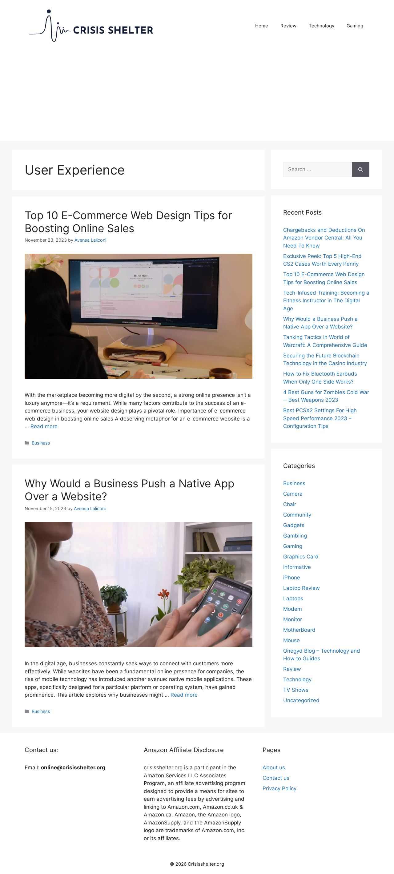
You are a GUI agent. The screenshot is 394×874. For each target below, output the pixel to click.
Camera (293, 494)
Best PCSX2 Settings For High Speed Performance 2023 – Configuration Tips (320, 418)
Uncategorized (301, 700)
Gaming (355, 26)
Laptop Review (301, 588)
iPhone (291, 577)
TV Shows (295, 690)
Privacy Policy (279, 788)
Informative (297, 567)
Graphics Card (301, 557)
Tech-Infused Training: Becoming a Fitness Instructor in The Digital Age (326, 301)
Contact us (276, 778)
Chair (289, 504)
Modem (292, 609)
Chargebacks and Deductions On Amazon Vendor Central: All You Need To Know (324, 238)
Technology (321, 26)
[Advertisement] (197, 97)
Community (297, 515)
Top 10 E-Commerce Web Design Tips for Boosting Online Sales (128, 222)
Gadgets (293, 525)
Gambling (295, 536)
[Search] (360, 169)
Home (261, 26)
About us (274, 767)
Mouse (291, 640)
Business (41, 442)
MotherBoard (299, 630)
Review (288, 26)
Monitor (292, 619)
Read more (44, 426)
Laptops (293, 598)
